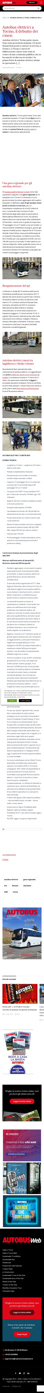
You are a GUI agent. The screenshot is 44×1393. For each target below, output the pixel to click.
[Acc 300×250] (22, 1211)
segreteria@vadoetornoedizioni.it (19, 1359)
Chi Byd (5, 859)
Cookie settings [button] (25, 700)
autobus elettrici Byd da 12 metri (17, 192)
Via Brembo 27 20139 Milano (15, 1350)
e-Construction (8, 1272)
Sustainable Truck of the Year (13, 1275)
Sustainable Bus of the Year (13, 1278)
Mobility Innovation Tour (12, 1288)
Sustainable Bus (8, 1259)
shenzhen (27, 886)
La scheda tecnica (9, 855)
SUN (6, 892)
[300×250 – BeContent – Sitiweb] (22, 1145)
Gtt (5, 886)
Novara (15, 886)
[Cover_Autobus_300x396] (22, 933)
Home (4, 18)
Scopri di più (22, 1334)
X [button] (39, 691)
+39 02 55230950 (11, 1354)
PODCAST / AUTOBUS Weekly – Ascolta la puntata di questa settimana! (19, 1008)
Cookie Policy (21, 697)
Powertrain (6, 1262)
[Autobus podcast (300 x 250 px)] (22, 1178)
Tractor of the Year (9, 1285)
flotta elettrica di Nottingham (27, 388)
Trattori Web (7, 1269)
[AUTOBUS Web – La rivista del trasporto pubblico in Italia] (9, 3)
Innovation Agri (8, 1291)
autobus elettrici (30, 129)
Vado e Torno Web (9, 1253)
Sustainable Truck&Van (11, 1256)
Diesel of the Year (9, 1281)
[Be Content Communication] (16, 1386)
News (18, 1014)
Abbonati (32, 2)
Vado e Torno (7, 1250)
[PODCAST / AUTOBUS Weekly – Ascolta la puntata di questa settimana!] (19, 994)
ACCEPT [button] (12, 700)
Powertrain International (12, 1266)
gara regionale (29, 879)
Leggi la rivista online (22, 1101)
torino (15, 892)
